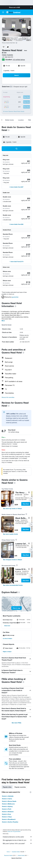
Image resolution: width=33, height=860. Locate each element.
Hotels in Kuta (6, 814)
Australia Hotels (16, 851)
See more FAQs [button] (16, 723)
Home (8, 851)
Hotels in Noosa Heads (9, 801)
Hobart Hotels (21, 855)
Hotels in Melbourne (8, 804)
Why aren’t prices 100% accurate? (14, 843)
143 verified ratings (18, 59)
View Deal (26, 504)
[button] (31, 7)
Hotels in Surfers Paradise (10, 822)
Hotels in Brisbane (8, 811)
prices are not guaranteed (14, 831)
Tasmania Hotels (8, 855)
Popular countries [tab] (20, 787)
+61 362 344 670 (7, 57)
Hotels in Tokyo (7, 817)
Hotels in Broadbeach (9, 819)
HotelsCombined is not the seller (13, 837)
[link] (12, 508)
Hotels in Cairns (7, 799)
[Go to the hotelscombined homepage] (13, 12)
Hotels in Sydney (7, 806)
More (3, 321)
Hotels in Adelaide (7, 796)
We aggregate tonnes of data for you (14, 840)
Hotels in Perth (6, 809)
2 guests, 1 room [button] (9, 70)
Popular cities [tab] (7, 787)
